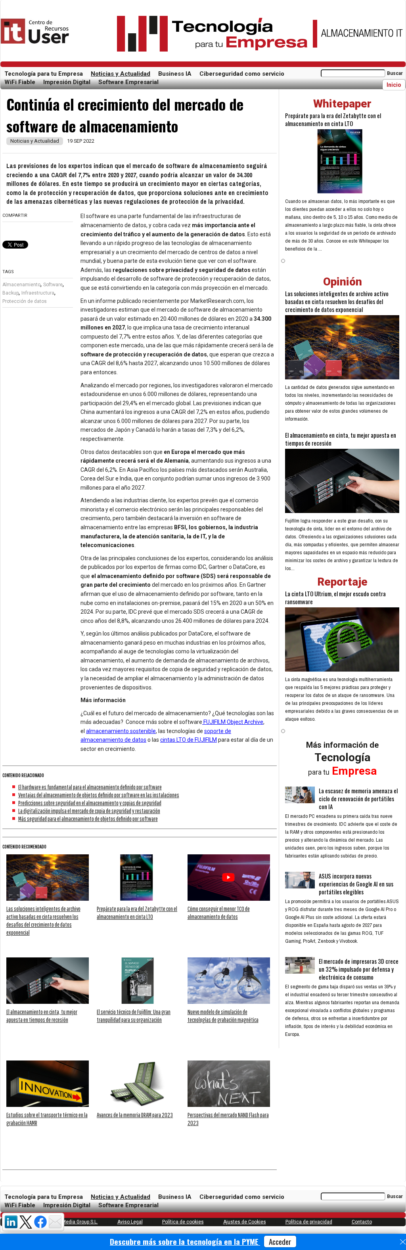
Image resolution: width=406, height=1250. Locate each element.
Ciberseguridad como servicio (241, 73)
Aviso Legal (130, 1222)
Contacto (362, 1222)
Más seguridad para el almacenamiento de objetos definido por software (88, 818)
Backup (10, 293)
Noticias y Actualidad (120, 73)
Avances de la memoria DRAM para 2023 (135, 1114)
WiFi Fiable (19, 82)
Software (53, 284)
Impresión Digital (66, 82)
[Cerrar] (403, 1242)
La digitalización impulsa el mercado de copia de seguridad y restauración (89, 810)
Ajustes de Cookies (244, 1222)
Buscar (395, 73)
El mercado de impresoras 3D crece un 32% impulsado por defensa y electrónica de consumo (358, 969)
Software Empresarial (128, 82)
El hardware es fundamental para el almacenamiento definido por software (90, 787)
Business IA (175, 73)
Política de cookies (183, 1222)
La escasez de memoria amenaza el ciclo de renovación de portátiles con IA (358, 798)
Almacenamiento (21, 284)
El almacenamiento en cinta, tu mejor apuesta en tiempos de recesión (340, 439)
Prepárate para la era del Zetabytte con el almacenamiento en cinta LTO (333, 119)
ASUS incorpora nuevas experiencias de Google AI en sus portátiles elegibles (356, 883)
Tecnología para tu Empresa (43, 73)
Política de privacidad (308, 1222)
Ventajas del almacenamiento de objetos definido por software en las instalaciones (98, 794)
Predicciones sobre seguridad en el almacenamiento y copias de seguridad (89, 802)
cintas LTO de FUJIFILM (188, 740)
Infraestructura (37, 293)
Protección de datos (24, 301)
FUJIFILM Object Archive (232, 722)
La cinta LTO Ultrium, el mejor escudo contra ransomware (335, 597)
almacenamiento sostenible (121, 731)
